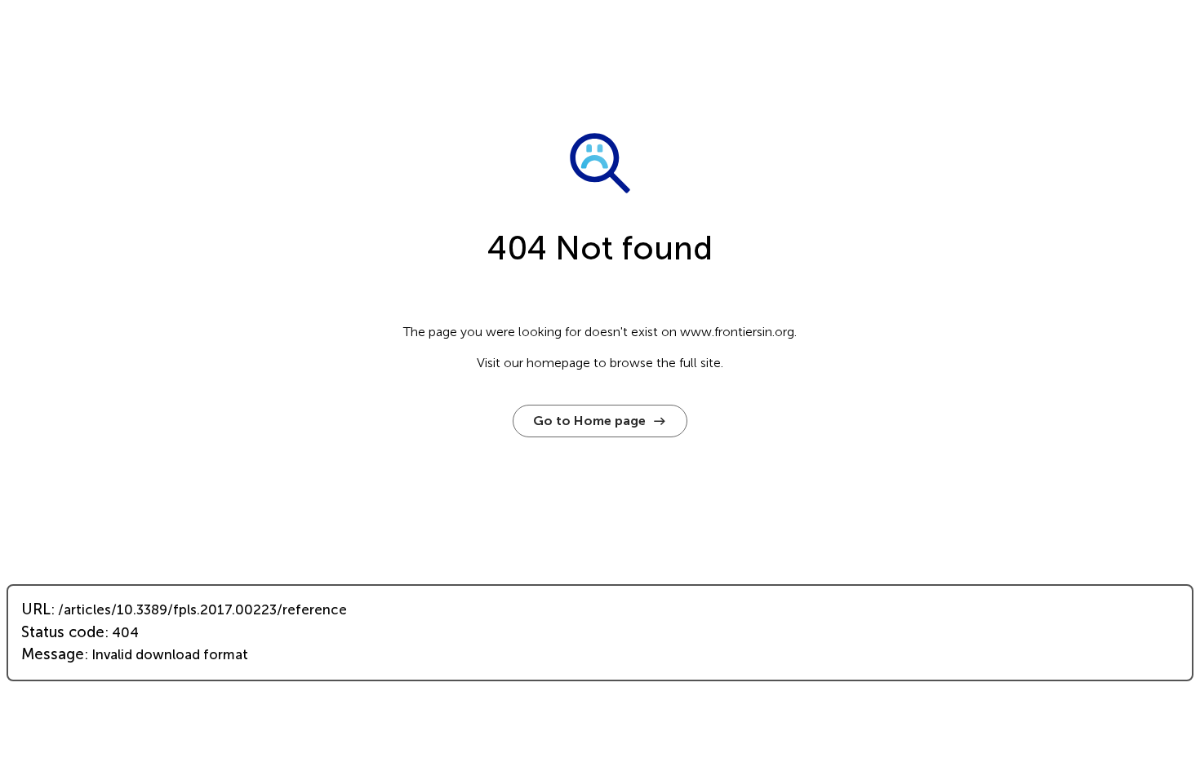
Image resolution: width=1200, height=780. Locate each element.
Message (52, 654)
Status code (62, 632)
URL (36, 609)
